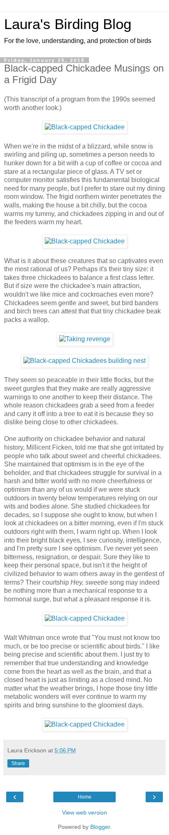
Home (84, 797)
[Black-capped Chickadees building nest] (84, 360)
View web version (84, 812)
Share (18, 763)
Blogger (100, 827)
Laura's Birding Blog (67, 24)
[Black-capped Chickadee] (84, 127)
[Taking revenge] (85, 338)
